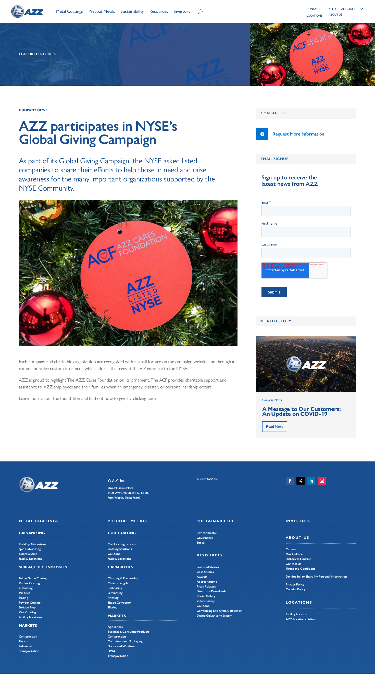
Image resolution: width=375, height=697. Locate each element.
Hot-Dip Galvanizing (32, 544)
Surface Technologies (43, 567)
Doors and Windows (121, 646)
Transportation (29, 651)
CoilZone (114, 554)
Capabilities (120, 567)
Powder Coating (30, 602)
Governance (205, 538)
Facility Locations (30, 558)
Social (200, 542)
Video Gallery (206, 601)
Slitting (112, 607)
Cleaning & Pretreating (123, 578)
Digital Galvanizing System (214, 615)
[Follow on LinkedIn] (311, 481)
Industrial (25, 646)
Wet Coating (27, 612)
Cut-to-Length (118, 583)
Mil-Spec (24, 593)
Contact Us (293, 564)
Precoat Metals (128, 521)
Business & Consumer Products (128, 631)
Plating (23, 598)
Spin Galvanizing (30, 549)
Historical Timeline (298, 559)
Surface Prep (27, 607)
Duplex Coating (29, 583)
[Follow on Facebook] (290, 481)
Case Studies (205, 572)
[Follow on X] (300, 481)
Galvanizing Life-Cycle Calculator (219, 611)
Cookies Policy (295, 589)
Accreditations (207, 581)
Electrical (25, 641)
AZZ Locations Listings (301, 619)
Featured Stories (208, 567)
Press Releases (206, 586)
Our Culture (294, 554)
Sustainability (215, 521)
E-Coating (26, 588)
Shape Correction (119, 602)
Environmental (207, 533)
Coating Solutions (120, 549)
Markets (28, 625)
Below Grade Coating (33, 578)
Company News (33, 110)
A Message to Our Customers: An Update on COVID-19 (301, 411)
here (151, 398)
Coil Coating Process (122, 544)
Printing (113, 598)
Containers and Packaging (125, 641)
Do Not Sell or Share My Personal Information (316, 576)
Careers (291, 549)
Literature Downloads (211, 591)
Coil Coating (122, 533)
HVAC (112, 651)
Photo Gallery (206, 596)
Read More (274, 426)
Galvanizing (32, 533)
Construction (28, 636)
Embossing (115, 588)
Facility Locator (296, 614)
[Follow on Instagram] (322, 481)
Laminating (115, 593)
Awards (202, 577)
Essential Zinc (28, 554)
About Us (297, 537)
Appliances (115, 627)
